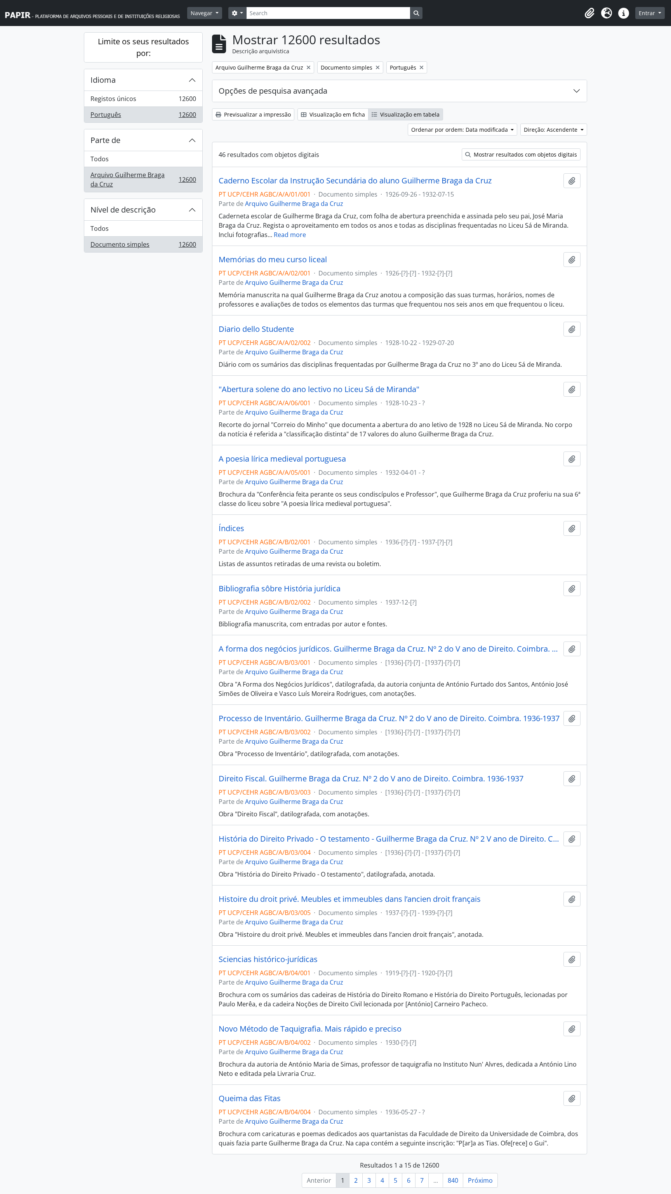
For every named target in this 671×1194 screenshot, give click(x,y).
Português (143, 116)
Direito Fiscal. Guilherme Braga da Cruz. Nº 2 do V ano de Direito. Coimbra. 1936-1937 (371, 778)
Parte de (105, 140)
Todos (99, 159)
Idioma (103, 80)
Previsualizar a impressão (257, 114)
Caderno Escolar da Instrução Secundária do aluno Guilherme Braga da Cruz (355, 180)
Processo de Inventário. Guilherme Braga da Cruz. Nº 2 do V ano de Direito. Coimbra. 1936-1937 (389, 718)
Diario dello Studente (256, 329)
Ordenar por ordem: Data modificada (460, 129)
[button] (589, 13)
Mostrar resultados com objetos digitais (524, 154)
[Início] (96, 13)
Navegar (202, 13)
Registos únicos (143, 100)
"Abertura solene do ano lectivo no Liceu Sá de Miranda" (319, 389)
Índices (231, 528)
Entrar (648, 13)
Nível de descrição (123, 209)
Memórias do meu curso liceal (273, 259)
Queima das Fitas (250, 1098)
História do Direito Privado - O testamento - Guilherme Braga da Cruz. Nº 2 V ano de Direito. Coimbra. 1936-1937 (389, 839)
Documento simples (143, 246)
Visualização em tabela (409, 114)
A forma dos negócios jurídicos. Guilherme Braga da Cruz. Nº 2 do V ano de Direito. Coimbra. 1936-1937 (389, 649)
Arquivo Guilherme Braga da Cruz (143, 179)
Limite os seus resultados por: (143, 47)
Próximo (480, 1180)
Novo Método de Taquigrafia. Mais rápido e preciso (310, 1029)
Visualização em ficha (336, 114)
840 (453, 1180)
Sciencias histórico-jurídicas (268, 959)
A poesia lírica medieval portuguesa (282, 459)
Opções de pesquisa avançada (273, 90)
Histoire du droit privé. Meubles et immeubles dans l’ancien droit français (350, 899)
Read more (290, 234)
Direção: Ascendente (551, 129)
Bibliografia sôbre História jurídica (280, 588)
